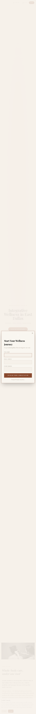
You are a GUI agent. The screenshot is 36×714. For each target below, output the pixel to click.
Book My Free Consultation (18, 375)
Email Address (8, 359)
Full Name (7, 352)
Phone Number (8, 366)
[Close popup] (32, 333)
